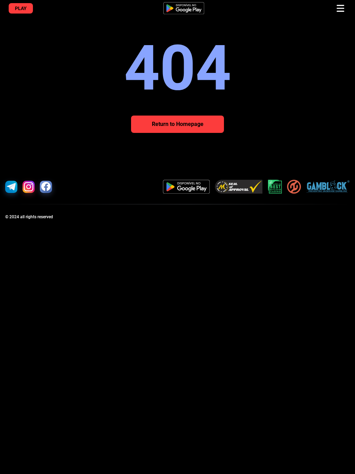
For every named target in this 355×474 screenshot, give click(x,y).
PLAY (21, 8)
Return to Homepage (178, 124)
